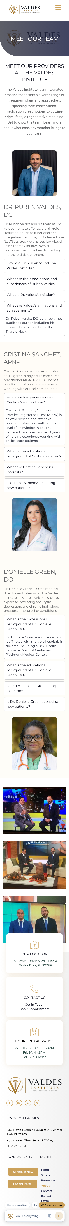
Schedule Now (53, 1205)
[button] (58, 7)
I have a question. (17, 1204)
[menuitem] (44, 1170)
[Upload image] (49, 1216)
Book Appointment (34, 1009)
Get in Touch (34, 1004)
